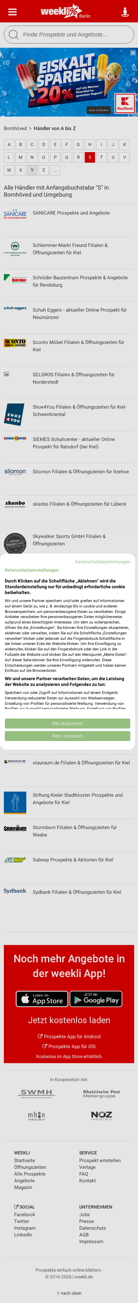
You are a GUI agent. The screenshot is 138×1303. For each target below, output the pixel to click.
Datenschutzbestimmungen (102, 561)
